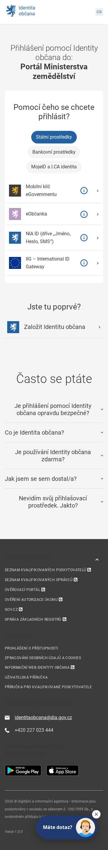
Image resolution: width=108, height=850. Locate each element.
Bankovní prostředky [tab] (54, 152)
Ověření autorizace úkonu (31, 600)
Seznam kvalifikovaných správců (39, 580)
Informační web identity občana (37, 667)
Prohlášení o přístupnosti (31, 648)
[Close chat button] (96, 814)
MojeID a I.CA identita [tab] (54, 167)
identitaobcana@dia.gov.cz (43, 717)
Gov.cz (11, 609)
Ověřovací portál (22, 590)
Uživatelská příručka (26, 677)
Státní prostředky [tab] (54, 137)
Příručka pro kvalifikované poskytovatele (48, 687)
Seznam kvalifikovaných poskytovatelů (45, 570)
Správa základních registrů (33, 619)
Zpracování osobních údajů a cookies (43, 658)
